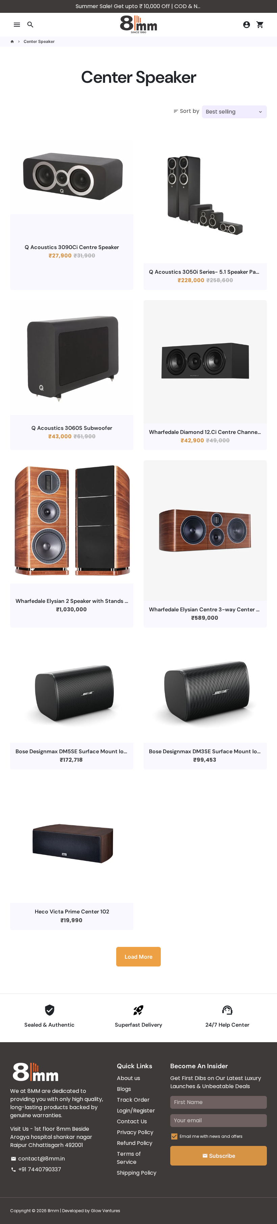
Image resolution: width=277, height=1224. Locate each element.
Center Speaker (39, 41)
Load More (138, 956)
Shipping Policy (136, 1173)
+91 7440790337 (36, 1169)
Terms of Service (129, 1158)
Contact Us (132, 1121)
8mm (53, 1211)
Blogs (124, 1089)
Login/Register (136, 1111)
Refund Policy (134, 1143)
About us (128, 1078)
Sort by (186, 111)
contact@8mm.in (38, 1158)
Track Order (133, 1100)
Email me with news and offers (211, 1136)
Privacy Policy (135, 1132)
